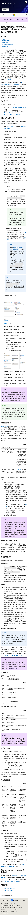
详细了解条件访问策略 (9, 888)
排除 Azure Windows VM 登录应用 (10, 881)
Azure (2, 22)
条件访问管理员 (11, 126)
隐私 (18, 905)
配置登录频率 (5, 42)
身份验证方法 (7, 80)
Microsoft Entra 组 (8, 113)
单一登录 (20, 469)
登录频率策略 (4, 426)
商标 (17, 911)
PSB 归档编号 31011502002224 (8, 905)
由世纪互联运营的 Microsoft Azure (8, 907)
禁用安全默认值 (13, 668)
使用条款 (12, 911)
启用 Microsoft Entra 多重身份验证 (12, 115)
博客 (7, 909)
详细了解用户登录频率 (9, 890)
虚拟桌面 (7, 22)
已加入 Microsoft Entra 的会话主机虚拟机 (11, 655)
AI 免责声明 (21, 907)
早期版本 (3, 909)
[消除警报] (26, 2)
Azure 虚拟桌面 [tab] (7, 186)
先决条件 (4, 39)
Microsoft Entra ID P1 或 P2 (19, 107)
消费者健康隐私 (4, 911)
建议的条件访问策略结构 (7, 44)
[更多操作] (26, 23)
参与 (12, 909)
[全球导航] (1, 15)
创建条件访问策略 (6, 41)
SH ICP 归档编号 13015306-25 (7, 903)
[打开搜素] (26, 15)
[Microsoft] (14, 15)
